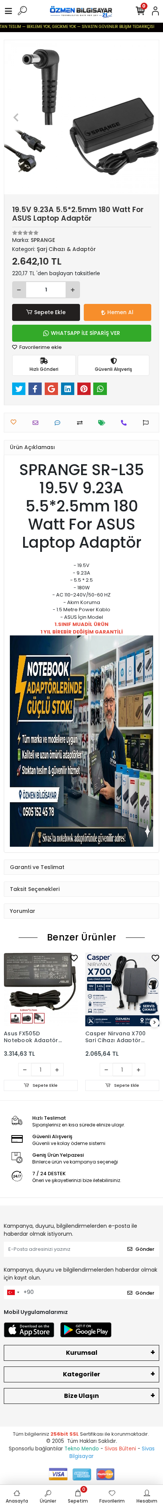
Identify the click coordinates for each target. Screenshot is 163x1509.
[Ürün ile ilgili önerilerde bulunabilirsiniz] (147, 423)
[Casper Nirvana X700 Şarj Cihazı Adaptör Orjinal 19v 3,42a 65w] (122, 989)
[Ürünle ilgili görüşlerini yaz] (59, 423)
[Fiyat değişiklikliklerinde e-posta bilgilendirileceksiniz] (103, 423)
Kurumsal (81, 1352)
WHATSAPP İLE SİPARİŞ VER (85, 333)
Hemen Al (120, 312)
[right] (154, 1023)
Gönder (144, 1249)
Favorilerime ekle (40, 347)
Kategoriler (81, 1374)
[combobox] (13, 1292)
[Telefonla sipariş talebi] (125, 423)
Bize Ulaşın (81, 1395)
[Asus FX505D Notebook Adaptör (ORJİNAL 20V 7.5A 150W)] (41, 989)
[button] (15, 117)
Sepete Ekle (50, 312)
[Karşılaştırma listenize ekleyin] (81, 423)
